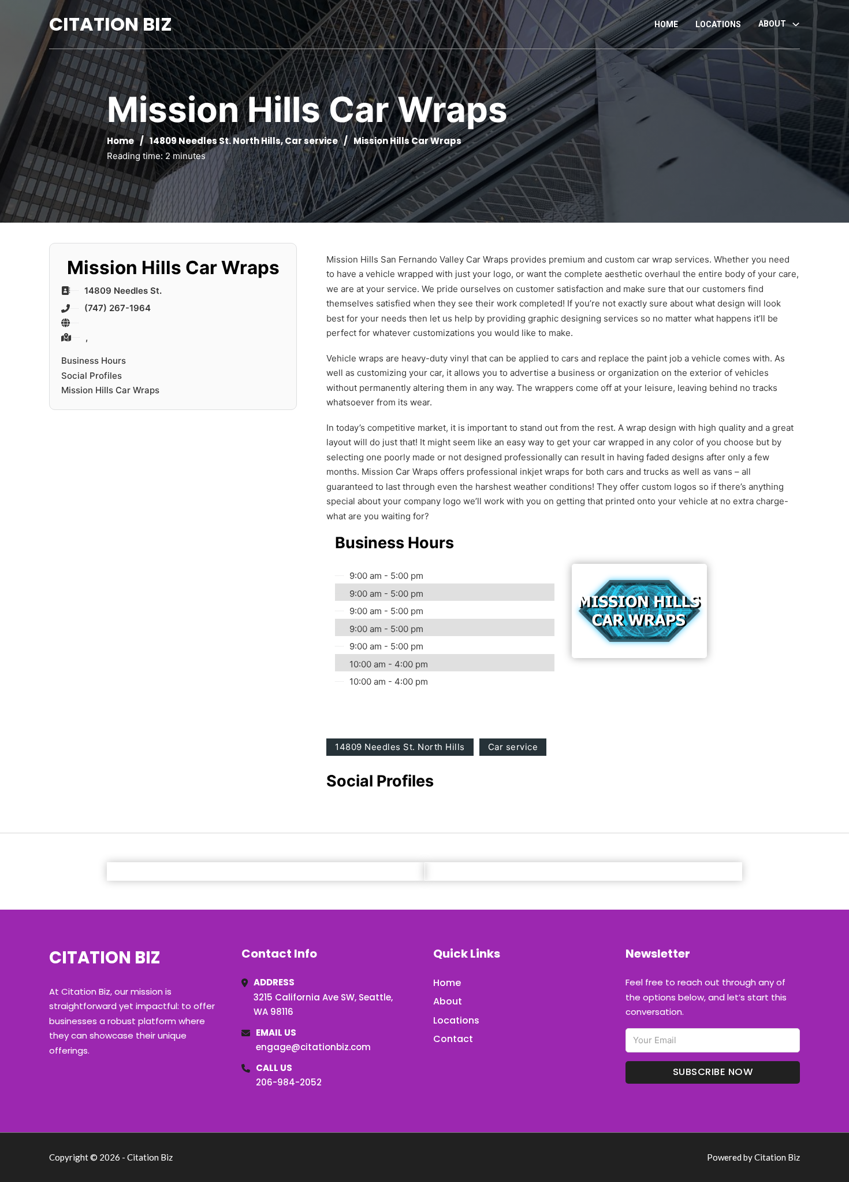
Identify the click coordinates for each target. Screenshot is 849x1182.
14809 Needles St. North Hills (215, 141)
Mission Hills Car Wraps (110, 390)
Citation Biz (110, 24)
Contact (453, 1039)
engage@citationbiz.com (313, 1047)
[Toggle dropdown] (796, 24)
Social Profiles (91, 375)
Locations (718, 24)
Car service (311, 141)
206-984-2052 (289, 1082)
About (447, 1001)
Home (666, 24)
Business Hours (93, 360)
